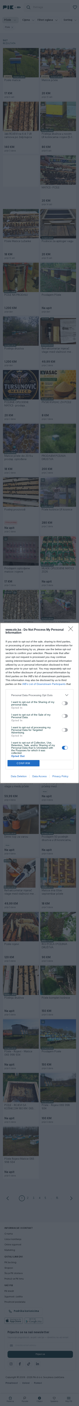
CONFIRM (23, 763)
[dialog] (39, 703)
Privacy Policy (60, 776)
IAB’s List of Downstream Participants (44, 684)
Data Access (39, 776)
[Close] (71, 629)
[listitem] (39, 695)
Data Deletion (19, 776)
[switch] (65, 703)
